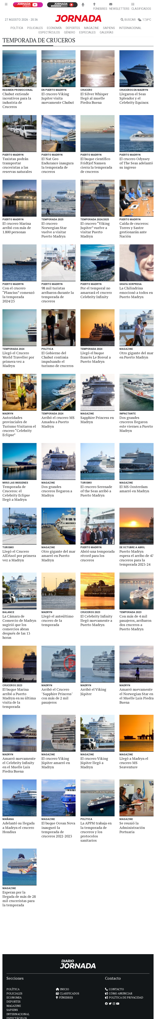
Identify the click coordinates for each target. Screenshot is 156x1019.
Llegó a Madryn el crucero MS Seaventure (133, 762)
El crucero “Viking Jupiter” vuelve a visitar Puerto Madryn (95, 230)
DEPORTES (73, 28)
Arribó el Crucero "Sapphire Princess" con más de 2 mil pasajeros (57, 695)
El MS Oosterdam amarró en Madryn (134, 488)
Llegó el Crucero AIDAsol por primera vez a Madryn (19, 555)
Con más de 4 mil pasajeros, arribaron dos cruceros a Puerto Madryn (135, 622)
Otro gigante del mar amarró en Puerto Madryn (58, 555)
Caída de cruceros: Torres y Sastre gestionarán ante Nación (134, 230)
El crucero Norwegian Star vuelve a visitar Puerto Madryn (54, 230)
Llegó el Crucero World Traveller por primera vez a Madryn (18, 359)
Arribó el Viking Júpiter (93, 691)
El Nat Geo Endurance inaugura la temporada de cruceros (57, 165)
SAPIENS (109, 28)
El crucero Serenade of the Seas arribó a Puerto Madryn (96, 491)
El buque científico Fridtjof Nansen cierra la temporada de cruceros (96, 165)
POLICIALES (35, 28)
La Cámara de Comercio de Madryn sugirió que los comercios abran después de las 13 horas (19, 627)
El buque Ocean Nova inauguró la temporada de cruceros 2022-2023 (58, 829)
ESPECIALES (87, 32)
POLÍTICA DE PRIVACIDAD (126, 997)
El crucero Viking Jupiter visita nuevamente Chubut (57, 98)
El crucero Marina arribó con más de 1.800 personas (16, 227)
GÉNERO (69, 32)
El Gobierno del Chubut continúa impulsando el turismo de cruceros (57, 359)
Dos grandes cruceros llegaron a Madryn (56, 491)
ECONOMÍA (54, 28)
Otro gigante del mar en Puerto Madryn (136, 355)
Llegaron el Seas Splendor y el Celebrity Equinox (133, 98)
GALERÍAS (106, 32)
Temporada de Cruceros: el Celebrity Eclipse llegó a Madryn (16, 493)
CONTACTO (116, 989)
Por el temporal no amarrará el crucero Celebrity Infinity (96, 292)
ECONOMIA (14, 997)
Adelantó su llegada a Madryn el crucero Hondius (18, 827)
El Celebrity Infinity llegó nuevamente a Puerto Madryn (96, 620)
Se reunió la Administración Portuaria (132, 827)
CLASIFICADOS (69, 993)
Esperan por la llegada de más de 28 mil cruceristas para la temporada (19, 898)
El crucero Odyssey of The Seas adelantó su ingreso (136, 163)
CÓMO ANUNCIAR (120, 993)
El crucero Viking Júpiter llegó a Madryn (94, 762)
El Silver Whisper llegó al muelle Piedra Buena (94, 98)
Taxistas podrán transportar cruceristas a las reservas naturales (17, 165)
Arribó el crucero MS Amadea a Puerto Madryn (58, 421)
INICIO (64, 989)
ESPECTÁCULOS (49, 32)
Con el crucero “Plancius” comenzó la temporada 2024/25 (18, 294)
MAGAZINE (91, 28)
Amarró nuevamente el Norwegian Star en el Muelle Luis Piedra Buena (136, 695)
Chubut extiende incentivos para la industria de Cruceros (16, 100)
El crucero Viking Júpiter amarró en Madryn (55, 762)
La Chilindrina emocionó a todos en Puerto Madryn (136, 292)
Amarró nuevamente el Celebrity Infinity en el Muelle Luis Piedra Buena (19, 765)
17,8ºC (146, 19)
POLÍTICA (17, 28)
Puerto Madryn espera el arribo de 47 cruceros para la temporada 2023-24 (136, 557)
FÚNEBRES (66, 997)
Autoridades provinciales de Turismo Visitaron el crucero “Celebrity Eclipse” (19, 426)
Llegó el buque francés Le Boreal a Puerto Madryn (95, 357)
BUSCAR (130, 19)
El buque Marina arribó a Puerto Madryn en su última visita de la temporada (19, 698)
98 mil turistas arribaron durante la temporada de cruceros (57, 294)
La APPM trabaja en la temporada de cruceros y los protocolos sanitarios (96, 831)
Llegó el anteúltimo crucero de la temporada (57, 620)
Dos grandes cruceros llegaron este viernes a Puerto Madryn (136, 424)
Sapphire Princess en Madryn (97, 419)
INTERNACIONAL (130, 28)
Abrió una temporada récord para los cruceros (97, 555)
